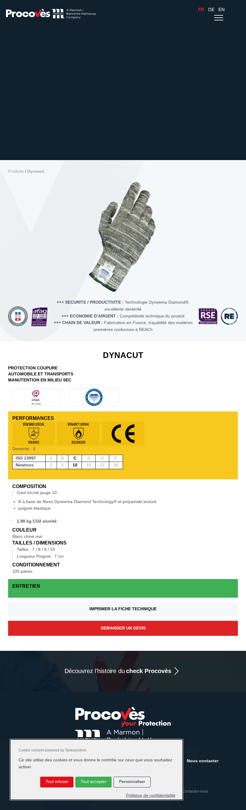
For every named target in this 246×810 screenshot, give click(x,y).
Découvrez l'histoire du (117, 671)
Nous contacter (202, 761)
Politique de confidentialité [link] (151, 795)
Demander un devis (123, 628)
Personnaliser (132, 781)
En (221, 9)
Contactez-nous (195, 791)
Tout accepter (93, 781)
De (211, 9)
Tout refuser (57, 781)
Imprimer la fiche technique (123, 609)
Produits (16, 171)
